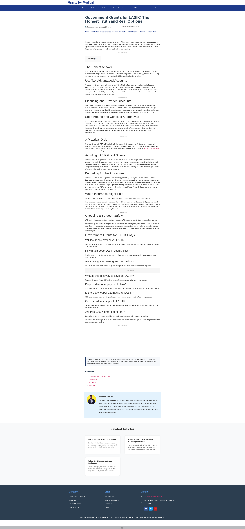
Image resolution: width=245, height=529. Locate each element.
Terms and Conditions (112, 500)
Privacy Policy (109, 496)
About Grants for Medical (77, 496)
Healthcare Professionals (118, 8)
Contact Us (72, 500)
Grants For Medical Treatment (96, 32)
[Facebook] (146, 509)
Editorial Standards (75, 504)
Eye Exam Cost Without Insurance (102, 439)
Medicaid (92, 385)
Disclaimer (108, 504)
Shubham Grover (133, 26)
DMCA (107, 507)
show (96, 58)
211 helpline (92, 382)
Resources (158, 8)
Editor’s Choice (74, 507)
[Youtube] (155, 509)
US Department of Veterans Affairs (100, 376)
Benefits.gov (93, 379)
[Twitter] (151, 509)
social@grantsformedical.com (153, 496)
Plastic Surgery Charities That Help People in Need (140, 440)
